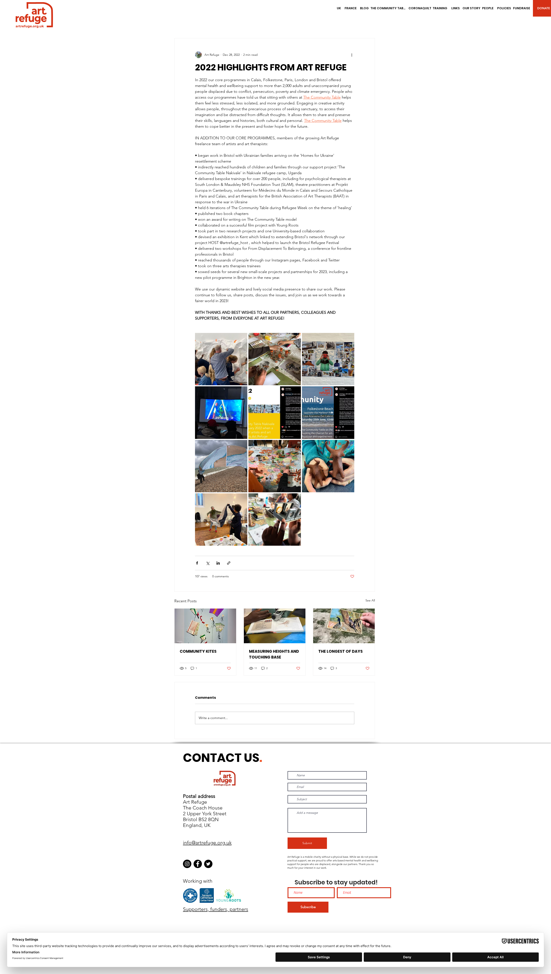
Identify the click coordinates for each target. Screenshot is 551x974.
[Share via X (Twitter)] (208, 563)
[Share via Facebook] (197, 563)
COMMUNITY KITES (198, 651)
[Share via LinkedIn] (218, 563)
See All (370, 600)
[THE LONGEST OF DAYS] (344, 626)
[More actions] (351, 54)
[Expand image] (221, 359)
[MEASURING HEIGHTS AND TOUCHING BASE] (274, 626)
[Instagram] (187, 864)
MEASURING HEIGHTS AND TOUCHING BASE (274, 654)
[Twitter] (208, 864)
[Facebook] (197, 864)
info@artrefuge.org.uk (207, 843)
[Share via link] (229, 563)
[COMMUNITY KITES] (205, 626)
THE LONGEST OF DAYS (340, 651)
